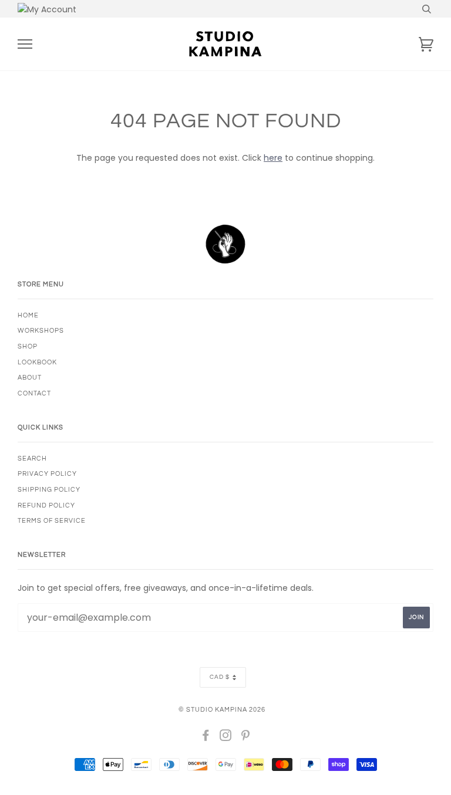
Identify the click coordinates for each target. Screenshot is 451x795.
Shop (28, 346)
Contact (34, 393)
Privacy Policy (47, 474)
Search (32, 458)
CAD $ (220, 677)
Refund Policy (46, 505)
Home (28, 315)
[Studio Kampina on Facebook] (206, 738)
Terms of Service (52, 520)
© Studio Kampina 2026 (222, 709)
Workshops (41, 330)
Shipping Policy (49, 489)
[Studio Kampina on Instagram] (226, 738)
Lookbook (37, 362)
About (30, 377)
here (273, 158)
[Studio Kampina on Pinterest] (246, 738)
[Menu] (25, 44)
